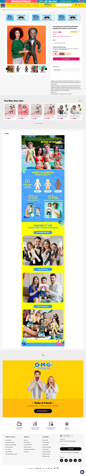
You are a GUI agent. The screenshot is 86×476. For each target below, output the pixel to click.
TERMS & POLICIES (10, 437)
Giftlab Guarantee (27, 447)
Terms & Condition (9, 447)
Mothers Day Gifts (46, 454)
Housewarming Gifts (46, 447)
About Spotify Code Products (11, 454)
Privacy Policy (8, 449)
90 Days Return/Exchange (10, 444)
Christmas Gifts (45, 449)
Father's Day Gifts (45, 456)
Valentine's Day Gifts (46, 451)
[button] (7, 69)
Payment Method (8, 451)
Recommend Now (42, 411)
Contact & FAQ (27, 442)
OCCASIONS (45, 437)
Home (4, 9)
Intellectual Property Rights (29, 449)
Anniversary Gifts (45, 442)
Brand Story (26, 451)
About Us (26, 440)
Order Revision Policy (9, 442)
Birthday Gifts (45, 440)
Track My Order (8, 440)
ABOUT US (26, 437)
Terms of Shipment (28, 444)
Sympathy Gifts (45, 444)
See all (79, 100)
